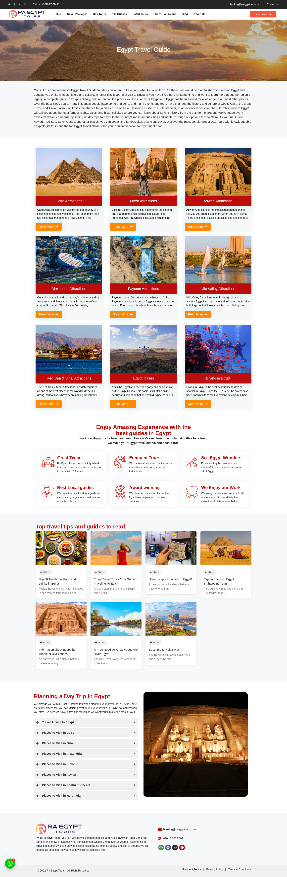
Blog (185, 14)
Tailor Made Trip (263, 14)
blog (46, 572)
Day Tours (99, 14)
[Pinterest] (182, 847)
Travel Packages (77, 14)
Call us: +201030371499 (46, 4)
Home (57, 14)
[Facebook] (168, 847)
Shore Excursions (164, 14)
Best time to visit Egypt (164, 649)
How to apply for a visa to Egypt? (170, 579)
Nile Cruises (119, 14)
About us (199, 14)
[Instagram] (175, 847)
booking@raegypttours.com (245, 4)
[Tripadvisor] (161, 847)
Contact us (273, 4)
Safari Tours (140, 14)
